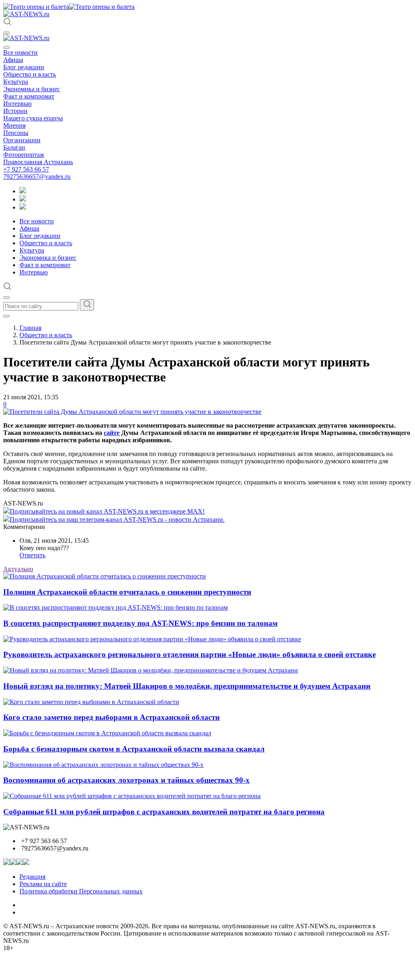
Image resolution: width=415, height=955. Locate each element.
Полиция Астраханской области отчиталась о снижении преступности (127, 592)
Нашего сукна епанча (33, 118)
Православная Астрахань (38, 161)
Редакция (32, 876)
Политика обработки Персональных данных (81, 891)
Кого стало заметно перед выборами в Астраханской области (111, 717)
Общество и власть (29, 74)
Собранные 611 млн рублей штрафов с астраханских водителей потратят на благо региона (164, 811)
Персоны (15, 132)
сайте (112, 432)
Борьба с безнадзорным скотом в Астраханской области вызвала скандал (134, 749)
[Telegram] (22, 191)
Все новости (20, 52)
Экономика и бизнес (31, 89)
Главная (30, 327)
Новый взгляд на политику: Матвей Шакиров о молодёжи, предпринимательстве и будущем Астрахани (186, 686)
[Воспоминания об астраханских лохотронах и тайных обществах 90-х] (103, 764)
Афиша (13, 59)
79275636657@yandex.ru (37, 176)
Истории (15, 110)
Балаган (14, 147)
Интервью (17, 103)
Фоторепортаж (23, 154)
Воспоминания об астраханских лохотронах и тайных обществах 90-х (126, 780)
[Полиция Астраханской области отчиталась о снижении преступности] (104, 576)
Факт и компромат (28, 96)
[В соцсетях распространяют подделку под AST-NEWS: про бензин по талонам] (115, 607)
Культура (15, 81)
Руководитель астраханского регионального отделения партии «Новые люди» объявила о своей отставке (189, 654)
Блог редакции (23, 67)
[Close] (6, 47)
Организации (22, 140)
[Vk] (22, 207)
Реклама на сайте (43, 883)
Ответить (32, 555)
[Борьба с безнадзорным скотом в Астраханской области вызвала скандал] (107, 733)
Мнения (14, 125)
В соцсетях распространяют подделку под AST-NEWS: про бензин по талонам (140, 623)
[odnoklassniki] (22, 199)
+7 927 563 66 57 (26, 169)
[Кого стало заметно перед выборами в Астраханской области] (91, 701)
